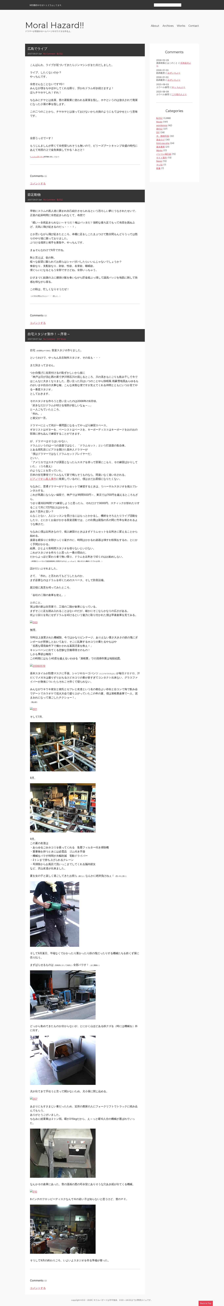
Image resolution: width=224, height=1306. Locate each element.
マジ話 (159, 164)
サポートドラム (46, 5)
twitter (197, 5)
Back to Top (205, 1303)
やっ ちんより (178, 87)
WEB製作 (34, 5)
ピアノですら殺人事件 (43, 478)
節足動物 (34, 194)
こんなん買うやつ (37, 157)
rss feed (185, 5)
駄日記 (60, 53)
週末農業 (160, 146)
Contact (193, 25)
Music (63, 339)
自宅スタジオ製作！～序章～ (49, 334)
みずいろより (174, 73)
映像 (158, 168)
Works (181, 25)
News (159, 161)
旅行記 (159, 128)
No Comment (49, 53)
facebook (191, 5)
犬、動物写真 (162, 136)
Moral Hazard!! (54, 25)
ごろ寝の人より (179, 94)
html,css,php (162, 143)
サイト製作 (161, 157)
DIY (58, 339)
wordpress (161, 125)
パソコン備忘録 (163, 154)
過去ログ (160, 139)
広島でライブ (37, 48)
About (155, 25)
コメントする (38, 183)
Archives (168, 25)
